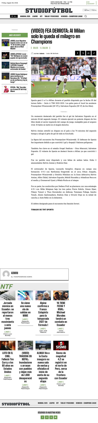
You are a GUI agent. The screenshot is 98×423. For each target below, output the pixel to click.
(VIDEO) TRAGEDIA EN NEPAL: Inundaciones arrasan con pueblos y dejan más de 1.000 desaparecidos (25, 367)
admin (41, 53)
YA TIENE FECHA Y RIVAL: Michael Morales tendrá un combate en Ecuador (61, 314)
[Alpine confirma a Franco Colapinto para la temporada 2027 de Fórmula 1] (43, 297)
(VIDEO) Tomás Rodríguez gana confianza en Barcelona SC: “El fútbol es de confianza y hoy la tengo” (18, 78)
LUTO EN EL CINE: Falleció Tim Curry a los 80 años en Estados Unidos (8, 362)
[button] (85, 16)
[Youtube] (55, 417)
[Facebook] (77, 53)
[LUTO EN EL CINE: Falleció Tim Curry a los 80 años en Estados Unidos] (7, 347)
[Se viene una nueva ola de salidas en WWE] (25, 297)
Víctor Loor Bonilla (7, 334)
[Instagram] (47, 417)
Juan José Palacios (43, 331)
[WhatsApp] (88, 53)
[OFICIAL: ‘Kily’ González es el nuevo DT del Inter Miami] (5, 89)
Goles (35, 48)
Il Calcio (44, 48)
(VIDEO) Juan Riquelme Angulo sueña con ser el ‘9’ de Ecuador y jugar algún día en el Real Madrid (18, 45)
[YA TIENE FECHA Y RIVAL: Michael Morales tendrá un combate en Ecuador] (61, 297)
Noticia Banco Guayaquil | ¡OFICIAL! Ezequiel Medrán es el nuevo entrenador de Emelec (18, 66)
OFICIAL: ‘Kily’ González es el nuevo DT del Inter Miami (18, 89)
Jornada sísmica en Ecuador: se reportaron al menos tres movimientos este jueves (7, 315)
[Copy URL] (94, 53)
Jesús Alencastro (61, 331)
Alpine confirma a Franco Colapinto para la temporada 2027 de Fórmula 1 (43, 314)
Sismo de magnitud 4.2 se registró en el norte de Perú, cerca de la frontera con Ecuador (60, 365)
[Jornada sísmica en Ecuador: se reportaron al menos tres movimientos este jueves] (7, 297)
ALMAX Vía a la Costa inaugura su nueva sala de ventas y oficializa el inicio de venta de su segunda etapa (43, 367)
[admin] (32, 53)
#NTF (7, 332)
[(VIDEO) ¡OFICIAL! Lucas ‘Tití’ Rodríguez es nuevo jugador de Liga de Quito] (5, 55)
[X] (83, 53)
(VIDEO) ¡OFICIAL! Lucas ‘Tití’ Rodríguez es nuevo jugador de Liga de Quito (18, 56)
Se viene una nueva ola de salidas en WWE (25, 309)
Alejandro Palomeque (25, 322)
